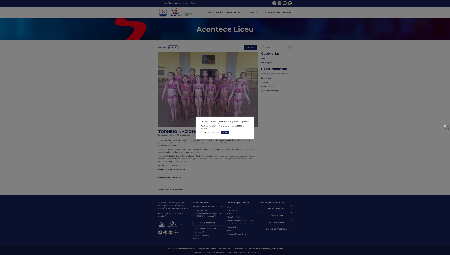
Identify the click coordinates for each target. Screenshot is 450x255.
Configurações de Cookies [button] (211, 132)
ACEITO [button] (225, 132)
